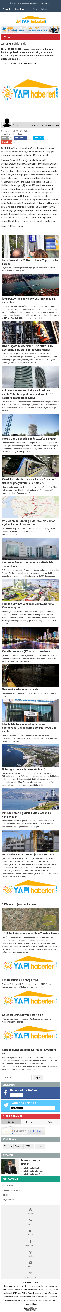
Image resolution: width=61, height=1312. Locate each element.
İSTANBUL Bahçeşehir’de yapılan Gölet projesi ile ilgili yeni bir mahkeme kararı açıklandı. (27, 1020)
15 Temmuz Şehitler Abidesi (19, 904)
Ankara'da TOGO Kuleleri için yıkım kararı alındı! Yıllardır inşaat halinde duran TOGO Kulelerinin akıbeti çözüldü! (27, 394)
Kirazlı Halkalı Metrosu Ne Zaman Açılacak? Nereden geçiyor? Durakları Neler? (29, 481)
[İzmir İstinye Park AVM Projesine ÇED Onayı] (30, 841)
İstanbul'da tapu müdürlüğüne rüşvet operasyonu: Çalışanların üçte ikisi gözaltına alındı (29, 727)
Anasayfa (7, 9)
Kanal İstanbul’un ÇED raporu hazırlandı (26, 651)
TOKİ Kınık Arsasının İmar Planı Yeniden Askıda (30, 933)
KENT (15, 64)
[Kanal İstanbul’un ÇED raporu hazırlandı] (30, 638)
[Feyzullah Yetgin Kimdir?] (10, 1166)
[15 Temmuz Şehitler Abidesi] (30, 890)
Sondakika (30, 1214)
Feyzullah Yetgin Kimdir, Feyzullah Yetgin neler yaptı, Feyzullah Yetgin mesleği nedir (32, 1171)
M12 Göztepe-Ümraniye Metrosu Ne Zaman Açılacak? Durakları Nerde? (28, 522)
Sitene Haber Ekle (21, 9)
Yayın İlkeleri (8, 1200)
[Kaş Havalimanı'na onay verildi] (30, 966)
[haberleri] (3, 231)
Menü (10, 37)
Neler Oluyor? (30, 1245)
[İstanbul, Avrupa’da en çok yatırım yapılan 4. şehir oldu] (30, 285)
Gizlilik (5, 1195)
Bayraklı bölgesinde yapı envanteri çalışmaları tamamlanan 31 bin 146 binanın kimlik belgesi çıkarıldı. (30, 269)
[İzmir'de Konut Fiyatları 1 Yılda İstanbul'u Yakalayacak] (30, 799)
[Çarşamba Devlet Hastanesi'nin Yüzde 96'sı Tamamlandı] (30, 549)
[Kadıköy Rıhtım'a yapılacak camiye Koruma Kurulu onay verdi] (30, 590)
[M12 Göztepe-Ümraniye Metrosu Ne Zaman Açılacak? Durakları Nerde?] (30, 507)
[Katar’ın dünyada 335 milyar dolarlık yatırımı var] (30, 1036)
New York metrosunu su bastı (20, 689)
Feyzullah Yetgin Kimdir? (30, 1162)
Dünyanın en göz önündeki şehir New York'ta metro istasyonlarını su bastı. (29, 694)
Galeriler (31, 1224)
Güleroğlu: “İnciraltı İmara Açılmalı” (23, 769)
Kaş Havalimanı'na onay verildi (20, 980)
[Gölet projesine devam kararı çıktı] (30, 1001)
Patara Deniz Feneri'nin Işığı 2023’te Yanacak (29, 438)
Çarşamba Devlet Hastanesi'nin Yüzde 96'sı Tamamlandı (28, 564)
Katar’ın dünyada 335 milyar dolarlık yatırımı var (29, 1051)
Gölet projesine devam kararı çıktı (23, 1014)
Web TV (30, 1235)
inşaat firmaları (30, 1310)
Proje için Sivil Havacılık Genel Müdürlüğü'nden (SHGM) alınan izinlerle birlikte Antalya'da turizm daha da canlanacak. (27, 985)
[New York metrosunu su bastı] (30, 675)
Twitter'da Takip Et (23, 1103)
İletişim (44, 9)
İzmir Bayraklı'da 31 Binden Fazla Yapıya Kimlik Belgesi (30, 261)
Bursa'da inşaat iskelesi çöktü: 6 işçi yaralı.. (24, 3)
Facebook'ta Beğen (23, 1090)
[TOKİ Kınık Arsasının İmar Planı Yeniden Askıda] (30, 919)
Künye (35, 9)
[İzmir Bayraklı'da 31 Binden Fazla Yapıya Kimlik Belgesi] (30, 246)
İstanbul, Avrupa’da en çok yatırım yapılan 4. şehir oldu (29, 300)
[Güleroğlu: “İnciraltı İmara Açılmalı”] (30, 755)
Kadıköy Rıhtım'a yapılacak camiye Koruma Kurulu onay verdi (28, 605)
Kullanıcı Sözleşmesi (11, 1190)
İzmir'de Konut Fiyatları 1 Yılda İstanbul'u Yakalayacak (27, 814)
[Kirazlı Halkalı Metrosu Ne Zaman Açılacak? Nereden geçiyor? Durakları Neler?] (30, 466)
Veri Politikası (8, 1186)
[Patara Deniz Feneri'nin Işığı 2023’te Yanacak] (30, 425)
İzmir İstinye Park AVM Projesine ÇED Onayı (28, 854)
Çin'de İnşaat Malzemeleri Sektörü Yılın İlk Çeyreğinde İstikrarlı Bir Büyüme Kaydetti (27, 347)
